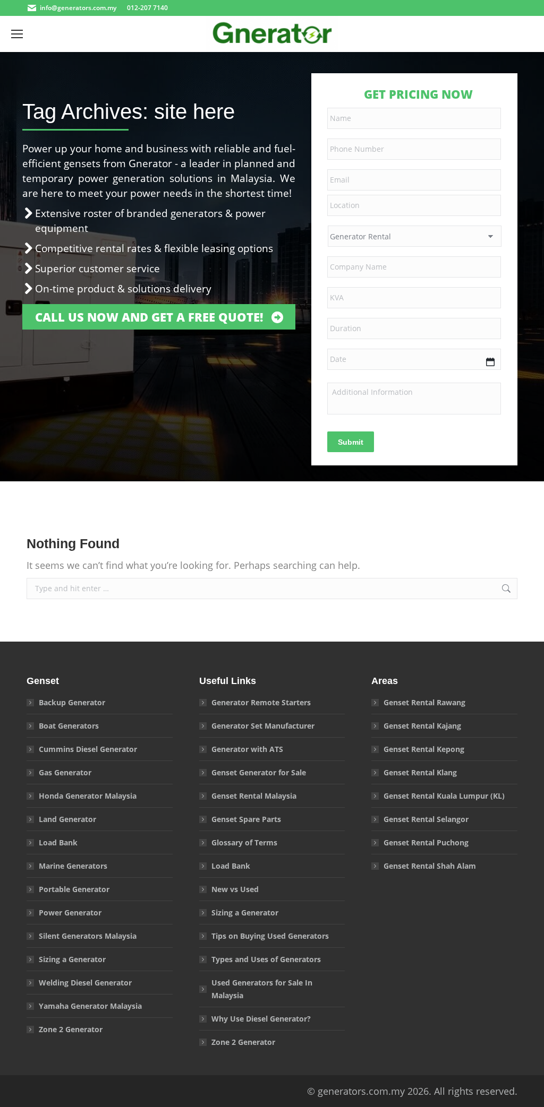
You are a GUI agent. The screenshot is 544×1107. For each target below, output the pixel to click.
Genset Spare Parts (246, 819)
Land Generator (67, 819)
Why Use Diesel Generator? (261, 1019)
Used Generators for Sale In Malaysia (261, 989)
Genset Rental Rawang (424, 702)
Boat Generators (69, 726)
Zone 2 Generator (71, 1029)
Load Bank (58, 842)
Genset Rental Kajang (422, 726)
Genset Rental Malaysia (253, 796)
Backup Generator (72, 702)
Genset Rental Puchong (426, 842)
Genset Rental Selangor (426, 819)
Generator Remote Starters (261, 702)
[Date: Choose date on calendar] (490, 362)
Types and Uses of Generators (266, 959)
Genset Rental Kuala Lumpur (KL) (444, 796)
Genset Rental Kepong (424, 749)
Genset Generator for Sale (258, 772)
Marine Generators (73, 866)
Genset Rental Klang (420, 772)
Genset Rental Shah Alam (430, 866)
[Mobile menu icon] (17, 34)
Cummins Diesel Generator (88, 749)
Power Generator (70, 912)
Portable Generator (74, 889)
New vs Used (235, 889)
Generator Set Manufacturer (262, 726)
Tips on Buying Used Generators (270, 936)
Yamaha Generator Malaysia (90, 1006)
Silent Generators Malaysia (88, 936)
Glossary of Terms (244, 842)
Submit (350, 442)
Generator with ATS (247, 749)
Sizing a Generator (72, 959)
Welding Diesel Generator (85, 983)
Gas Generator (65, 772)
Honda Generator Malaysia (88, 796)
